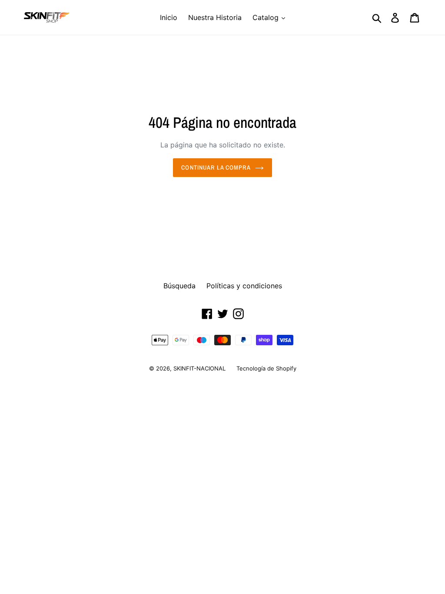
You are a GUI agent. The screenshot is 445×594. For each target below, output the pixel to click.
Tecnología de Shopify (266, 368)
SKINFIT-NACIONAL (199, 368)
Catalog (266, 17)
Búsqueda (179, 285)
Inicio (168, 17)
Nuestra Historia (215, 17)
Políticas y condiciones (244, 285)
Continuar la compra (215, 167)
